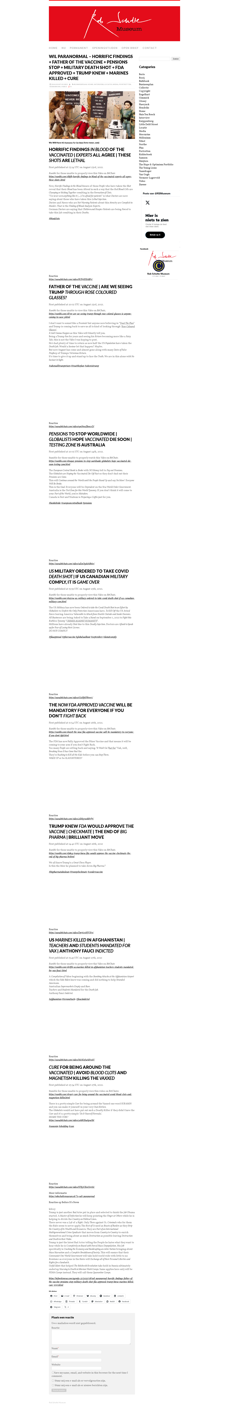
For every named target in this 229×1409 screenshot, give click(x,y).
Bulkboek (144, 81)
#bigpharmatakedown (59, 872)
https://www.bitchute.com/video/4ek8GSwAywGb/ (71, 1120)
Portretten (125, 84)
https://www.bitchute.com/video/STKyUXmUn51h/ (72, 1187)
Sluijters (143, 161)
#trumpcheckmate (78, 872)
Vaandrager (145, 171)
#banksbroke (55, 503)
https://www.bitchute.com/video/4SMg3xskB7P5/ (71, 819)
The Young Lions (148, 168)
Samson (143, 158)
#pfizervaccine (68, 637)
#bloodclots (54, 218)
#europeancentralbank (71, 503)
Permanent (79, 47)
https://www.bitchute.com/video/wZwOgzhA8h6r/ (72, 564)
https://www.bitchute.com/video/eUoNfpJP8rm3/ (71, 697)
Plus (141, 148)
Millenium (145, 138)
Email (55, 1356)
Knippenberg (146, 121)
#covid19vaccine (95, 872)
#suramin (53, 1126)
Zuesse (142, 184)
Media (115, 84)
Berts (142, 74)
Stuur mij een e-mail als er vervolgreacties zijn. (80, 1381)
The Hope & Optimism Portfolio (156, 164)
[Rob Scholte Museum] (114, 23)
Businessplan (80, 84)
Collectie (144, 88)
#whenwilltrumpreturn (60, 366)
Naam (55, 1348)
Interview (99, 84)
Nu (64, 47)
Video (64, 87)
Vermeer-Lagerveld (149, 178)
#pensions (87, 503)
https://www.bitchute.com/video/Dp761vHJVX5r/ (71, 932)
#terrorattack (68, 999)
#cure (71, 1126)
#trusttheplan (77, 366)
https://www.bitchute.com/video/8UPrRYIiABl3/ (71, 279)
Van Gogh (144, 174)
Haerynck (144, 104)
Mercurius (144, 134)
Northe (143, 144)
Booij (142, 78)
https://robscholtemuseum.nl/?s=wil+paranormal (72, 1196)
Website (56, 1364)
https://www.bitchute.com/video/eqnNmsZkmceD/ (71, 426)
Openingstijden (105, 47)
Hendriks (144, 108)
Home (53, 47)
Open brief (130, 47)
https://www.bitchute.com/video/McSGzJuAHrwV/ (72, 1060)
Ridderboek (55, 87)
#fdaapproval (55, 637)
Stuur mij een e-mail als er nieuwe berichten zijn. (81, 1385)
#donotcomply (110, 637)
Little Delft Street (148, 124)
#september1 (97, 637)
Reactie (56, 1328)
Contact (150, 47)
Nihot (142, 141)
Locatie (108, 84)
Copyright (144, 91)
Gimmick (144, 98)
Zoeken (176, 59)
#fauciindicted (83, 999)
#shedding (63, 1126)
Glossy (142, 101)
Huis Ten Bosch (147, 114)
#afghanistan (55, 999)
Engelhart (144, 94)
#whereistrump (92, 366)
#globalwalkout (82, 637)
